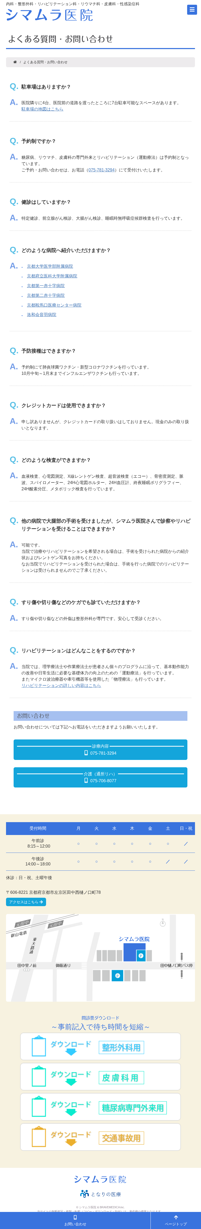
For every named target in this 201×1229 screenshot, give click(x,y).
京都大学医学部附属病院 (50, 266)
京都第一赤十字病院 (46, 285)
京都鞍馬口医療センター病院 (54, 305)
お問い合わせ (75, 1224)
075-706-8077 (103, 781)
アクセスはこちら (23, 902)
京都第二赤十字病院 (46, 295)
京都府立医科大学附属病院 (52, 276)
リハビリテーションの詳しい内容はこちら (61, 685)
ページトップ (176, 1224)
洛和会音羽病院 (41, 314)
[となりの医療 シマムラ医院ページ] (100, 1194)
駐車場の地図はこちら (42, 109)
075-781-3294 (101, 170)
